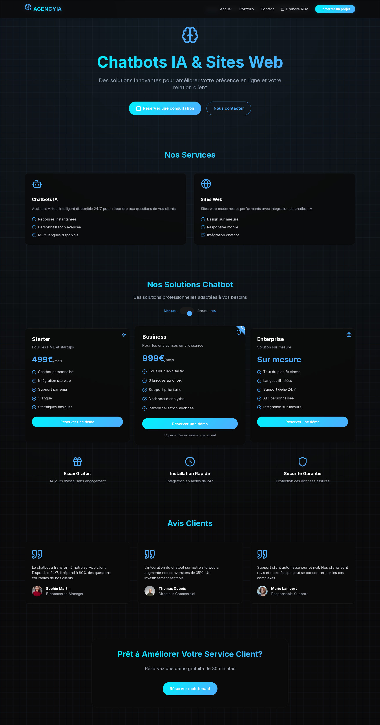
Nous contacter (229, 108)
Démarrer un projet (335, 9)
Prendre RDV (297, 9)
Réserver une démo (77, 422)
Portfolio (246, 9)
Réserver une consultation (168, 108)
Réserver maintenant (190, 688)
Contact (267, 9)
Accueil (226, 9)
